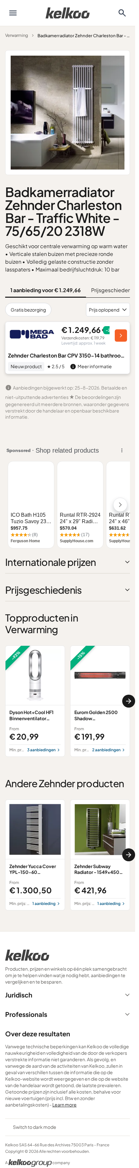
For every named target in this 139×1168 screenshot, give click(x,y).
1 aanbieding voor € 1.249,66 (45, 290)
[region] (67, 701)
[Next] (128, 701)
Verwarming (16, 35)
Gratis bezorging (28, 310)
